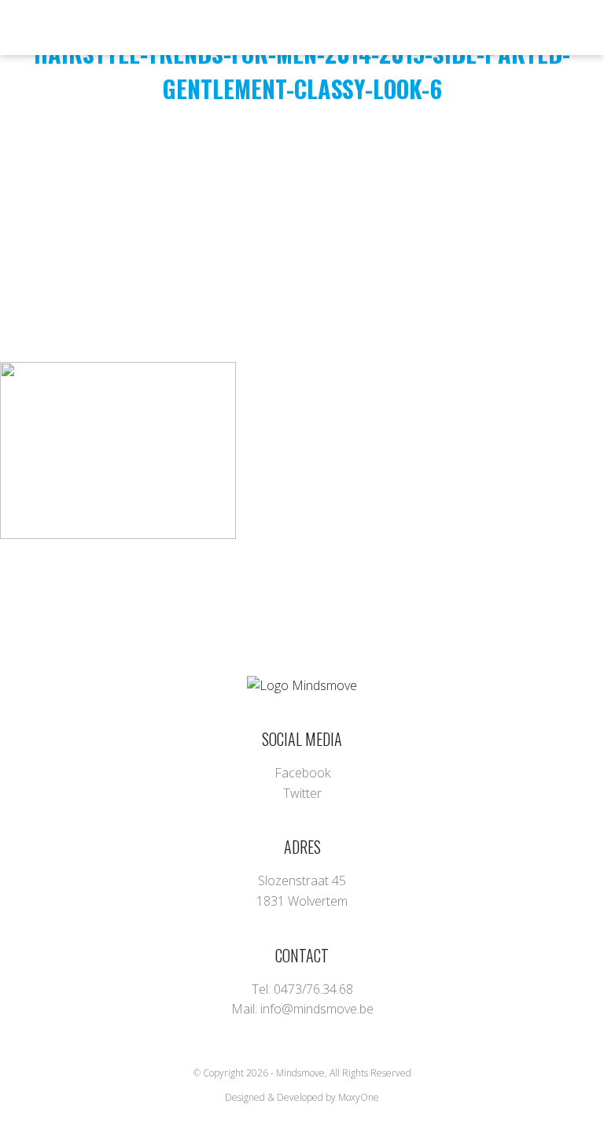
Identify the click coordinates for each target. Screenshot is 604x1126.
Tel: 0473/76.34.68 (302, 989)
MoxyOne (358, 1097)
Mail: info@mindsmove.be (302, 1008)
